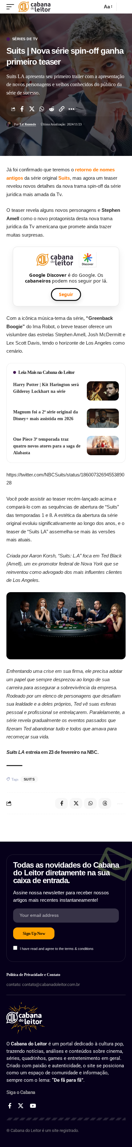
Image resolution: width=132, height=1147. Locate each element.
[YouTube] (32, 1106)
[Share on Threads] (104, 803)
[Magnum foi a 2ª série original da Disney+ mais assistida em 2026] (103, 418)
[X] (20, 1106)
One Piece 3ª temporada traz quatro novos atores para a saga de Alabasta (46, 446)
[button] (11, 7)
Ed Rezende (28, 124)
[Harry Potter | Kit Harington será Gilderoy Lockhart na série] (103, 391)
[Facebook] (9, 1106)
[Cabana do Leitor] (34, 7)
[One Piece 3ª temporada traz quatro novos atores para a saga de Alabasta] (103, 445)
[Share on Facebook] (21, 109)
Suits (64, 178)
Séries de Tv (25, 39)
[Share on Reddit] (51, 109)
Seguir (66, 294)
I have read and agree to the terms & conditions (57, 949)
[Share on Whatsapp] (41, 109)
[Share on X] (31, 109)
